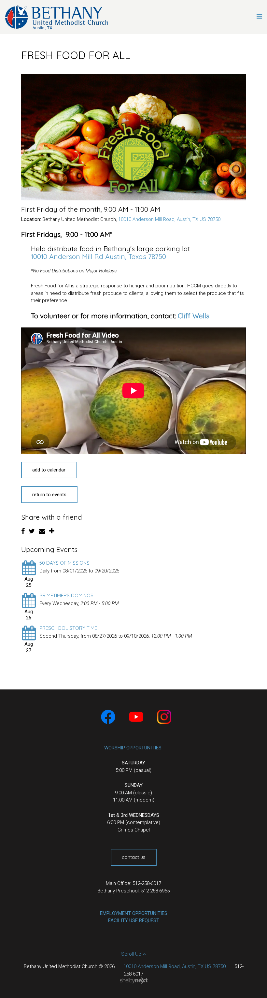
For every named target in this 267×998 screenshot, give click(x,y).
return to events (49, 495)
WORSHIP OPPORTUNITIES (133, 748)
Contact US (134, 857)
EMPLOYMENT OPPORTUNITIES (133, 913)
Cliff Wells (193, 315)
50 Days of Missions (64, 563)
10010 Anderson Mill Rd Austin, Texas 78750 (98, 256)
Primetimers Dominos (66, 595)
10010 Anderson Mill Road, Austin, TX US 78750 (169, 219)
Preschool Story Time (68, 628)
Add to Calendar (48, 470)
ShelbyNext (134, 980)
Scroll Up (132, 954)
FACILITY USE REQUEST (133, 920)
